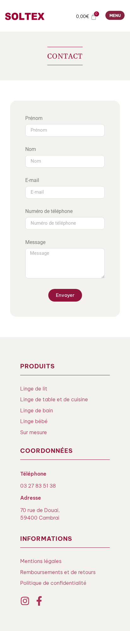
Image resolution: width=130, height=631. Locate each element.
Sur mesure (33, 432)
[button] (115, 16)
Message (35, 242)
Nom (30, 149)
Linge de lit (33, 388)
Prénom (34, 118)
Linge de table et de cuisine (54, 399)
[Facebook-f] (39, 601)
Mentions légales (41, 561)
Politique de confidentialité (53, 583)
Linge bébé (34, 421)
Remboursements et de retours (58, 572)
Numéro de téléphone (49, 211)
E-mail (32, 180)
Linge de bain (36, 410)
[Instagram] (25, 601)
